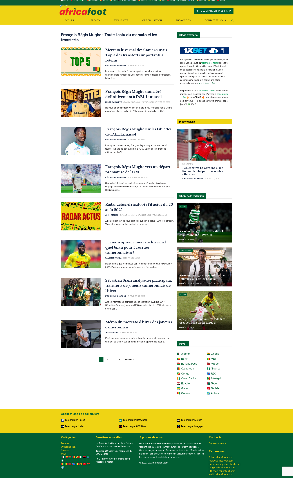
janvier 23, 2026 (137, 139)
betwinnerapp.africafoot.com (224, 464)
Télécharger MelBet (191, 419)
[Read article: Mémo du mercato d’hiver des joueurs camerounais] (81, 334)
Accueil (70, 20)
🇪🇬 (84, 457)
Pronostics (183, 20)
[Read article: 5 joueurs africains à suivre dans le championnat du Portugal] (204, 223)
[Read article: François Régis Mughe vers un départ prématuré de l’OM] (81, 178)
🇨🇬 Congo (183, 373)
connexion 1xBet (207, 90)
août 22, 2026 (212, 178)
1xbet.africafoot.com (220, 457)
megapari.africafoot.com (222, 467)
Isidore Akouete (113, 102)
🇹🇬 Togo (212, 383)
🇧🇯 (66, 457)
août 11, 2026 (187, 327)
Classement (186, 250)
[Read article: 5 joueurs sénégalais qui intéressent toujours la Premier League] (204, 266)
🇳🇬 (62, 460)
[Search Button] (232, 20)
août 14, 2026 (187, 239)
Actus (183, 206)
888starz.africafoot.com (222, 471)
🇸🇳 (77, 463)
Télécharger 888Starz (134, 426)
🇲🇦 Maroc (213, 363)
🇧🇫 (69, 457)
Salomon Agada (113, 258)
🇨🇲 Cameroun (185, 368)
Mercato (94, 20)
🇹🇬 (80, 463)
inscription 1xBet (207, 83)
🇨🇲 (73, 457)
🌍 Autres (64, 5)
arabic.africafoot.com (220, 474)
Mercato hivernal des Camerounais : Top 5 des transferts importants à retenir (137, 55)
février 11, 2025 (129, 332)
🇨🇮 (80, 457)
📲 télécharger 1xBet (208, 62)
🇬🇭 (88, 463)
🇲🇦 (69, 463)
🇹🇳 (84, 463)
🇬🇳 (62, 463)
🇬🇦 (88, 457)
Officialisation (152, 20)
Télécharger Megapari (192, 426)
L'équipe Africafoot (115, 65)
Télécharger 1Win (73, 426)
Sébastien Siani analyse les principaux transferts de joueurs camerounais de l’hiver (138, 285)
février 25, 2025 (132, 258)
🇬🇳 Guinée (183, 393)
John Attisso (111, 215)
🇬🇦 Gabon (183, 388)
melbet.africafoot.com (221, 460)
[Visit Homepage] (83, 11)
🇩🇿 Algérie (183, 353)
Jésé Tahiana (111, 332)
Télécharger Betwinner (134, 419)
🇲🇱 (66, 463)
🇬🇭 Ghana (213, 353)
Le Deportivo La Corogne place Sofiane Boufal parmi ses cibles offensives (202, 171)
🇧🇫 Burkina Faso (187, 363)
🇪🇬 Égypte (183, 383)
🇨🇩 (73, 463)
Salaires (65, 450)
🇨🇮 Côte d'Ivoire (186, 378)
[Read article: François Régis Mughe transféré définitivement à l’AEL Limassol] (81, 103)
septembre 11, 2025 (138, 177)
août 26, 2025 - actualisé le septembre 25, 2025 (144, 215)
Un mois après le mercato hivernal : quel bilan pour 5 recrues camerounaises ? (136, 247)
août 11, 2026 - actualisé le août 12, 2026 (201, 283)
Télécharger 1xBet (74, 419)
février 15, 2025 (137, 296)
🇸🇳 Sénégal (214, 378)
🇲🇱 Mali (211, 358)
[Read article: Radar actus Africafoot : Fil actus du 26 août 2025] (81, 216)
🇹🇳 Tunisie (213, 388)
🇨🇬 (77, 457)
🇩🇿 (62, 457)
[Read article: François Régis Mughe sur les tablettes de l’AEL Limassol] (81, 141)
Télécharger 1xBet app (215, 10)
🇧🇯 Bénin (182, 358)
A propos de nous (151, 437)
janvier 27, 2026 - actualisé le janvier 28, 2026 (147, 102)
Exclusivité (121, 20)
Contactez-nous (215, 20)
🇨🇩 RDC (212, 373)
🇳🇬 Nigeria (213, 368)
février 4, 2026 (136, 65)
